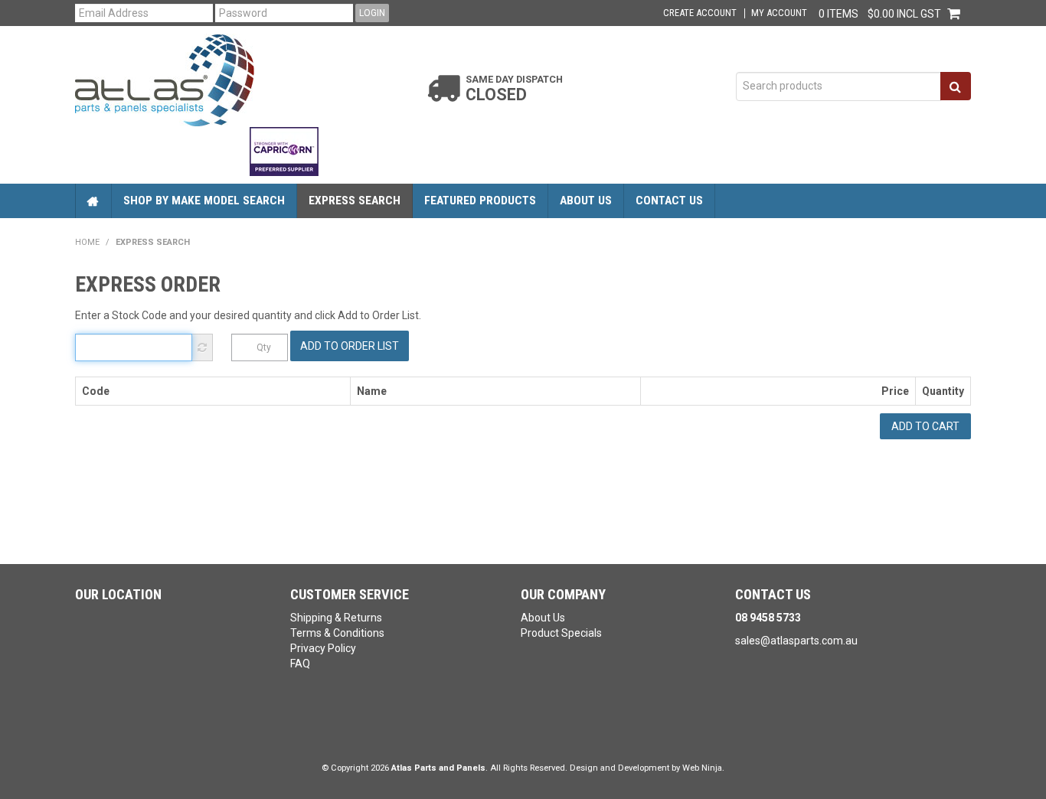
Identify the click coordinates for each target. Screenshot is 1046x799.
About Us (586, 200)
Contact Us (669, 200)
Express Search (354, 200)
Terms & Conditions (337, 633)
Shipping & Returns (336, 617)
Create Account (700, 13)
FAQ (300, 663)
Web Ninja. (703, 768)
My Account (779, 13)
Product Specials (561, 633)
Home (93, 201)
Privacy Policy (323, 648)
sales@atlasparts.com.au (796, 640)
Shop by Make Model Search (204, 200)
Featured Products (480, 200)
